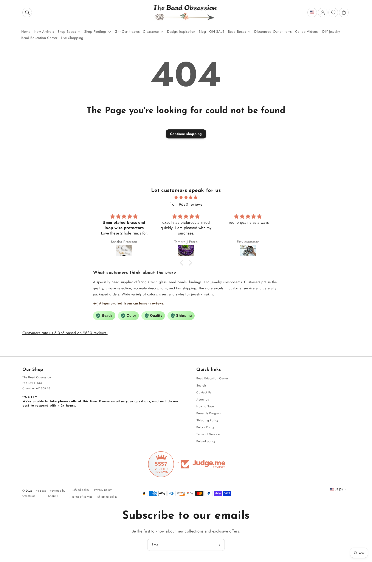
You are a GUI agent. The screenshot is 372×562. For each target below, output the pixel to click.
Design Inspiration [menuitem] (181, 31)
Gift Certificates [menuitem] (127, 31)
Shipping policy (107, 497)
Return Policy (205, 427)
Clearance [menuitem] (151, 31)
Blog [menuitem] (202, 31)
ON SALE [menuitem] (216, 31)
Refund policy (205, 441)
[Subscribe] (220, 545)
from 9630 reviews (186, 204)
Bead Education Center (212, 378)
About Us (202, 399)
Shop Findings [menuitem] (95, 31)
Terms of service (82, 497)
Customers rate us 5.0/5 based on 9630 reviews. (65, 333)
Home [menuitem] (25, 31)
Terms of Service (208, 434)
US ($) (339, 489)
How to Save (205, 406)
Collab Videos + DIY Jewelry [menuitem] (317, 31)
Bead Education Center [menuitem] (39, 37)
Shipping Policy (207, 420)
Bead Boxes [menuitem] (237, 31)
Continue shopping (186, 133)
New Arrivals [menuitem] (44, 31)
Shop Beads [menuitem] (66, 31)
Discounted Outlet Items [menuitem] (273, 31)
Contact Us (203, 392)
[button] (27, 12)
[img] (186, 197)
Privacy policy (103, 490)
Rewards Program (208, 413)
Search (201, 385)
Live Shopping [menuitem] (72, 37)
